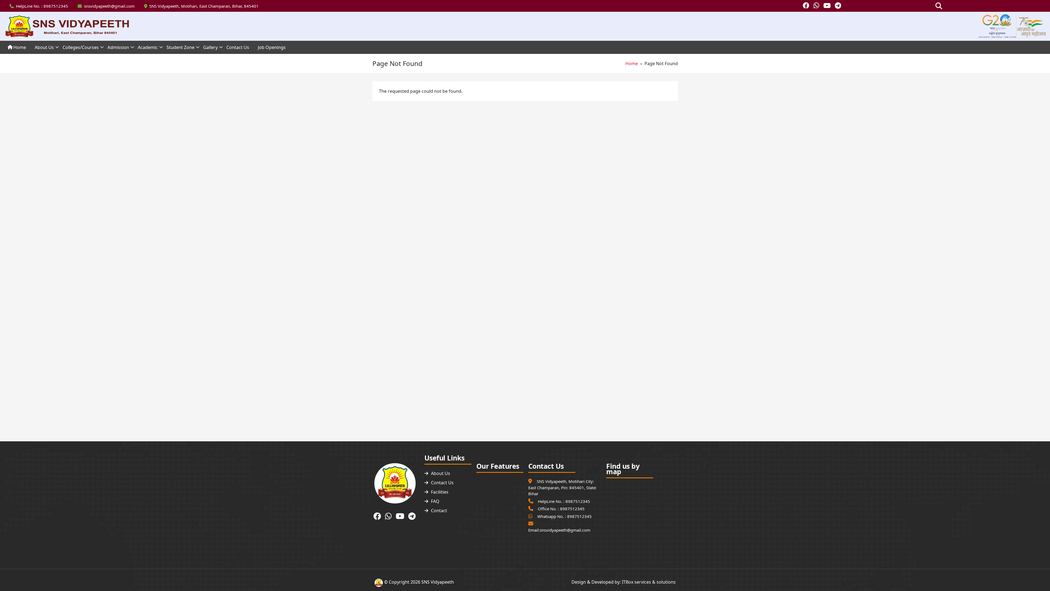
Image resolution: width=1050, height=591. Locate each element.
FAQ (435, 501)
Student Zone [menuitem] (178, 49)
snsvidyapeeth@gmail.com (109, 6)
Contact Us (442, 483)
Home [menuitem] (19, 47)
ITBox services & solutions (649, 582)
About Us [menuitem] (42, 49)
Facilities (439, 492)
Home (631, 63)
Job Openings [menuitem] (272, 47)
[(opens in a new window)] (806, 6)
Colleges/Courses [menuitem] (78, 49)
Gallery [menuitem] (208, 49)
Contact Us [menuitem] (237, 47)
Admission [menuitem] (116, 49)
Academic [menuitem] (145, 49)
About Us (440, 473)
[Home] (68, 26)
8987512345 (55, 6)
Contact (439, 511)
